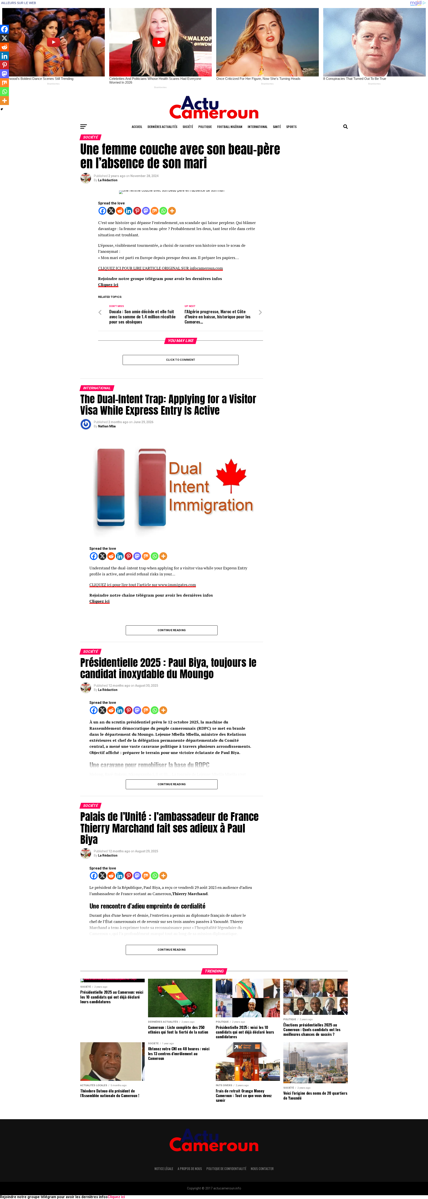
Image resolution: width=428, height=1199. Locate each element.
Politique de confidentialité (226, 1168)
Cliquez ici (108, 284)
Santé (277, 126)
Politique (205, 126)
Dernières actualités (162, 126)
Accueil (137, 126)
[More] (172, 211)
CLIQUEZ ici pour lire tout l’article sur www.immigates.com (142, 584)
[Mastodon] (146, 211)
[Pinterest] (137, 211)
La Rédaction (107, 180)
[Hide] (2, 109)
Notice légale (163, 1168)
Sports (291, 126)
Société (188, 126)
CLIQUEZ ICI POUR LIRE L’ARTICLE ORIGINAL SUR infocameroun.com (160, 268)
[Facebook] (102, 211)
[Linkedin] (128, 211)
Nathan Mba (107, 426)
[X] (111, 211)
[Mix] (154, 211)
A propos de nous (190, 1168)
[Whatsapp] (163, 211)
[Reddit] (120, 211)
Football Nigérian (229, 126)
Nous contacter (262, 1168)
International (258, 126)
